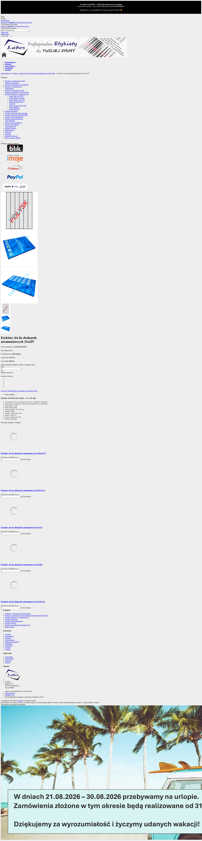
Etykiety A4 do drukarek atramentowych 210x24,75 (23, 453)
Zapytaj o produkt (7, 391)
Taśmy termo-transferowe (13, 123)
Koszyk (7, 662)
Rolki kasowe (9, 130)
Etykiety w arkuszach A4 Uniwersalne (13, 87)
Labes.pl (20, 701)
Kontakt (7, 649)
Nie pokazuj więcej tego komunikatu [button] (13, 704)
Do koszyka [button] (27, 459)
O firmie (8, 634)
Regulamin (8, 644)
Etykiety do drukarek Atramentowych (12, 125)
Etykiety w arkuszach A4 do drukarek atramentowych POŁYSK (17, 91)
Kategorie (4, 77)
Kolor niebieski (14, 107)
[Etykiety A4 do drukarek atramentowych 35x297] (19, 228)
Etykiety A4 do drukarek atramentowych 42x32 (21, 527)
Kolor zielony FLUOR (17, 98)
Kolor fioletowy (14, 109)
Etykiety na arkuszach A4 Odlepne (16, 85)
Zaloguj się (4, 32)
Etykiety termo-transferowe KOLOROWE (14, 120)
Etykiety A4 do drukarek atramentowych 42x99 (21, 565)
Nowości (8, 132)
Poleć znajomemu (19, 391)
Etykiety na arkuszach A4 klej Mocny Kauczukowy (15, 82)
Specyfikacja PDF (31, 391)
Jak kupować (9, 636)
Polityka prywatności (12, 642)
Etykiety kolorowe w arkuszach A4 (17, 94)
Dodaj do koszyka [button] (7, 372)
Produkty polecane (11, 136)
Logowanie (9, 657)
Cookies (8, 647)
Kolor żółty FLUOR (16, 96)
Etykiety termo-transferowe (14, 117)
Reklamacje (9, 646)
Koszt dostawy (10, 640)
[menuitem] (66, 62)
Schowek (8, 661)
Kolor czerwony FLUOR (17, 106)
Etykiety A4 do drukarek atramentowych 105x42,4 (23, 490)
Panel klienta (9, 659)
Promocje (8, 134)
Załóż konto (5, 34)
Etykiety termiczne (11, 111)
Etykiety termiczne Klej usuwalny (16, 113)
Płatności (8, 638)
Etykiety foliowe (10, 128)
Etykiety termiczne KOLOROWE (16, 115)
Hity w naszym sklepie (12, 138)
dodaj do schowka (7, 376)
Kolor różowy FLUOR (17, 100)
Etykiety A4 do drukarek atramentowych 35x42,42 (23, 602)
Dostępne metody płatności (10, 143)
